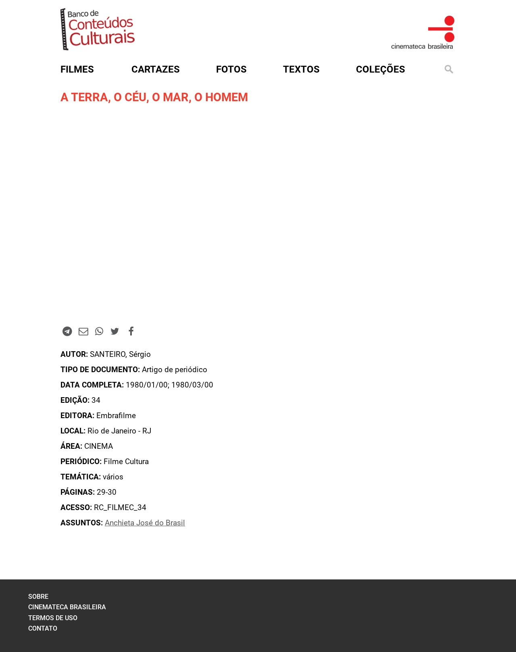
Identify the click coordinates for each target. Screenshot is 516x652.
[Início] (97, 48)
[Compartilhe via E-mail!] (83, 331)
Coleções (380, 69)
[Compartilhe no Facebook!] (131, 331)
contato (42, 628)
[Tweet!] (115, 331)
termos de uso (52, 618)
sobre (38, 596)
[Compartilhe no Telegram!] (67, 331)
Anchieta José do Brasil (145, 523)
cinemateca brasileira (67, 607)
